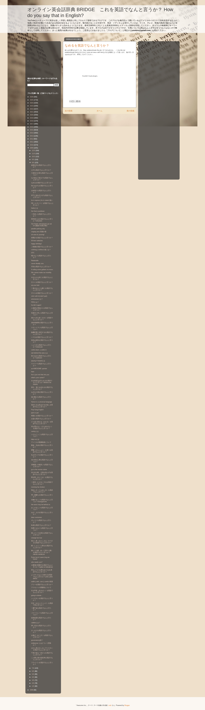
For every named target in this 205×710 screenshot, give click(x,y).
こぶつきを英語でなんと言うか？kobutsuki (41, 346)
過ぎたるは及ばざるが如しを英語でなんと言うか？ (42, 406)
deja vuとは (35, 439)
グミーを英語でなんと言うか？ (42, 584)
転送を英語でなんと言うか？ (41, 525)
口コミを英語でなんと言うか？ (42, 282)
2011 (32, 142)
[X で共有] (75, 101)
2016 (32, 127)
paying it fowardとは (38, 361)
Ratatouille (34, 260)
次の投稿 (68, 111)
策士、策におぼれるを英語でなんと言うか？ (42, 388)
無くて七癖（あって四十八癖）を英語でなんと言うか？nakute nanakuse (42, 552)
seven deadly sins (37, 263)
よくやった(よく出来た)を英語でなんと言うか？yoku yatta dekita (42, 576)
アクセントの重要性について (41, 587)
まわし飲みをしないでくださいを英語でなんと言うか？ (42, 649)
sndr (109, 705)
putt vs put (35, 413)
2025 (32, 100)
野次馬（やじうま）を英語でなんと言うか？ (42, 478)
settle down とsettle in (39, 350)
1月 (33, 686)
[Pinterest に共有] (79, 101)
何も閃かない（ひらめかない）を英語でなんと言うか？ (42, 427)
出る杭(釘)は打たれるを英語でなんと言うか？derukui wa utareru (41, 382)
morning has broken (38, 487)
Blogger (127, 705)
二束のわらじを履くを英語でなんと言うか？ (42, 289)
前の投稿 (130, 111)
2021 (32, 112)
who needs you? (36, 562)
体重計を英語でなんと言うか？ (42, 238)
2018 (32, 121)
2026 (32, 97)
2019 (32, 118)
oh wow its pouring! (37, 234)
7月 (33, 668)
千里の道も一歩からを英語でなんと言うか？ (42, 654)
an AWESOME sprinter (39, 368)
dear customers (36, 517)
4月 (33, 677)
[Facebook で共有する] (77, 101)
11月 (33, 153)
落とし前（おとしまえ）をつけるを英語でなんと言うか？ (42, 542)
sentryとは (35, 431)
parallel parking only (38, 229)
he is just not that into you (40, 374)
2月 (33, 683)
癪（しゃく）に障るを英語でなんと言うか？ (42, 546)
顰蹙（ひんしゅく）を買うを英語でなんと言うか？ (42, 451)
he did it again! (36, 305)
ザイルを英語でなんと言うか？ (42, 293)
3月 (33, 680)
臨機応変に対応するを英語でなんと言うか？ (42, 333)
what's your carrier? (37, 377)
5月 (33, 674)
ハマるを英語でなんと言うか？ (42, 337)
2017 (32, 124)
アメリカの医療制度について (41, 442)
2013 (32, 136)
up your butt (35, 285)
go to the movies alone (39, 469)
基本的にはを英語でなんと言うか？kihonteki (42, 220)
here (32, 372)
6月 (33, 671)
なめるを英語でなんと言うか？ (42, 183)
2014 (32, 133)
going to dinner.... (37, 595)
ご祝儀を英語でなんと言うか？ (42, 247)
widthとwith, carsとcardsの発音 (42, 581)
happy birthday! (36, 244)
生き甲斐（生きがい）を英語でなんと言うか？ (42, 591)
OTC (32, 253)
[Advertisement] (42, 57)
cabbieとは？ (35, 623)
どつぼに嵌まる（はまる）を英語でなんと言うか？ (42, 423)
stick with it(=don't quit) (39, 296)
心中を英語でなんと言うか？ (41, 170)
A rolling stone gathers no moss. (42, 269)
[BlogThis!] (73, 101)
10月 (33, 156)
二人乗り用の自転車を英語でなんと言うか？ (42, 658)
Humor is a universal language (41, 402)
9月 (33, 159)
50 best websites (37, 241)
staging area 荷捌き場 (38, 232)
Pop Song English (37, 410)
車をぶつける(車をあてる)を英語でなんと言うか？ (41, 571)
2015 (32, 130)
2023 (32, 106)
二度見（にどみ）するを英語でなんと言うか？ (42, 483)
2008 (32, 690)
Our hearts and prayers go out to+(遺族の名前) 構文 (41, 225)
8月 (33, 162)
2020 (32, 115)
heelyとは (34, 208)
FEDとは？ (35, 302)
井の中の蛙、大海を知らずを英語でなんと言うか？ (42, 473)
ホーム (99, 111)
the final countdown (37, 211)
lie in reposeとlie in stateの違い (42, 200)
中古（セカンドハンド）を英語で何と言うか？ (42, 604)
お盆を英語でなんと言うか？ (41, 419)
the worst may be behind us (40, 504)
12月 (33, 150)
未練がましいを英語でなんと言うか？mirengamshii (42, 500)
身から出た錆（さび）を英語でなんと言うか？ (42, 319)
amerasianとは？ (37, 299)
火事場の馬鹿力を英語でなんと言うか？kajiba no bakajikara (42, 566)
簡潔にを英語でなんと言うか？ (42, 416)
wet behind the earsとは (39, 353)
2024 (32, 103)
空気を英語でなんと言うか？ (41, 266)
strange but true (36, 538)
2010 (32, 145)
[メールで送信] (70, 101)
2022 (32, 109)
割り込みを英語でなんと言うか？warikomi (41, 357)
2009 (32, 148)
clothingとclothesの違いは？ (41, 250)
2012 (32, 139)
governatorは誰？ (37, 640)
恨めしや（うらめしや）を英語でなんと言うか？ (42, 491)
